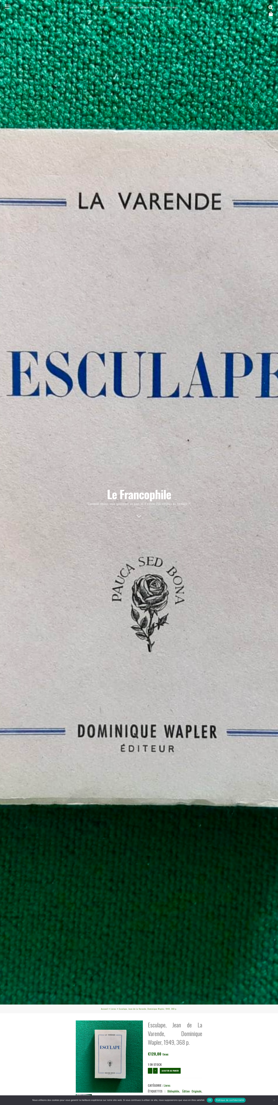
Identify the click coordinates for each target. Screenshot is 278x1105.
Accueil (104, 7)
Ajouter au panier (170, 1070)
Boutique (119, 7)
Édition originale (192, 1091)
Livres (113, 1008)
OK (209, 1100)
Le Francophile (139, 494)
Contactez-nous (169, 7)
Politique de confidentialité (230, 1100)
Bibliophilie (173, 1091)
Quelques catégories (140, 7)
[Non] (274, 1100)
